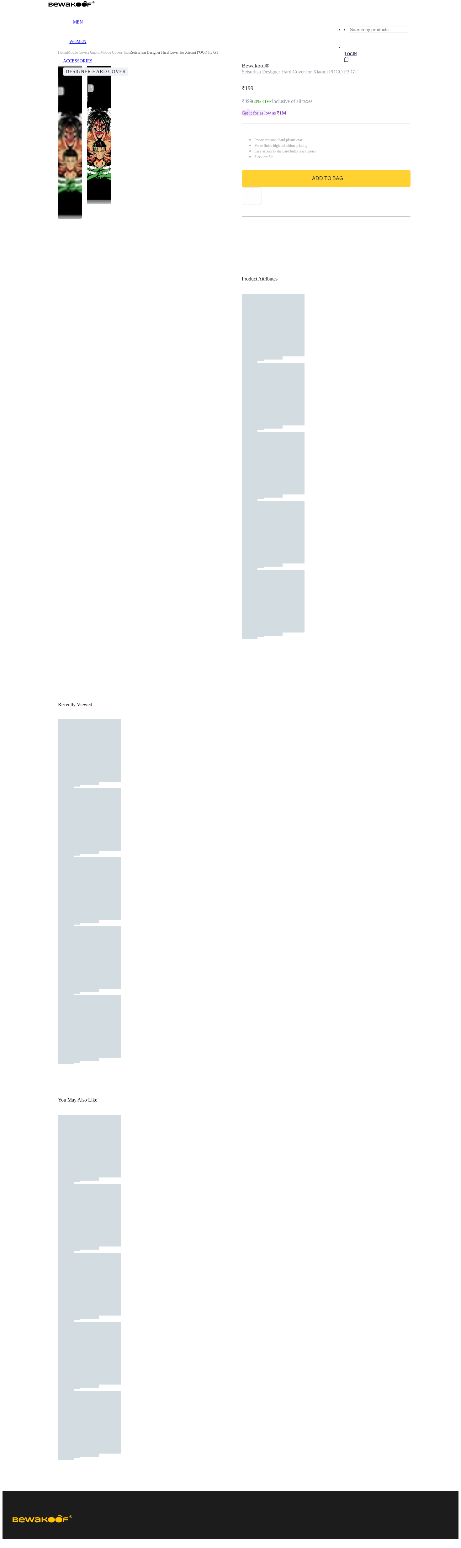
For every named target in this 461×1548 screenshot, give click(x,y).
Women (77, 41)
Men (78, 22)
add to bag (327, 178)
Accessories (78, 61)
